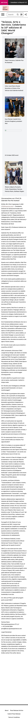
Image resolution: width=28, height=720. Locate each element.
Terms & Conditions (14, 717)
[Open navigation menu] (2, 14)
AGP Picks (4, 2)
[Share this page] (26, 14)
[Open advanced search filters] (21, 14)
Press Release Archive (16, 710)
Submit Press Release (14, 714)
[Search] (18, 14)
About (6, 710)
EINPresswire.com (7, 206)
